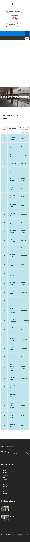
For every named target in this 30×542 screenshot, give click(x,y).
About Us (4, 472)
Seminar (12, 516)
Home (23, 102)
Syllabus (4, 484)
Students (4, 489)
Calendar (4, 486)
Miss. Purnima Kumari (12, 405)
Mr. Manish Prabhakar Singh (13, 416)
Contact (4, 493)
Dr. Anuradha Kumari (12, 274)
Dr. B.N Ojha (13, 163)
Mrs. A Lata (13, 357)
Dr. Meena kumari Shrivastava (13, 330)
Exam (3, 477)
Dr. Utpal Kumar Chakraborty (13, 310)
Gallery (4, 491)
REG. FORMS (11, 25)
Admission (5, 475)
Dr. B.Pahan (13, 248)
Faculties (4, 482)
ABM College (13, 535)
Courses (4, 479)
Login (3, 496)
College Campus (14, 507)
